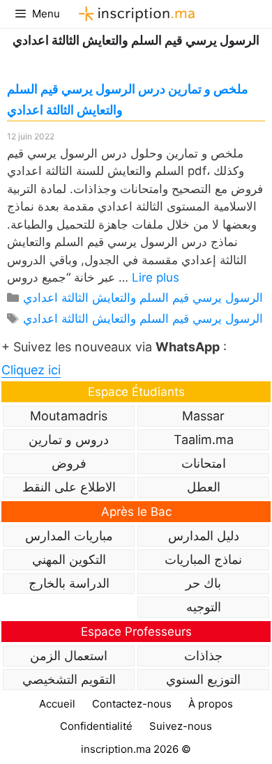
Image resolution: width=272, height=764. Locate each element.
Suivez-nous (180, 726)
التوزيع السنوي (203, 679)
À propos (210, 703)
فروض (69, 463)
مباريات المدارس (69, 535)
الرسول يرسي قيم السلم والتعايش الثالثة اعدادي (143, 298)
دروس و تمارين (69, 439)
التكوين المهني (69, 559)
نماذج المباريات (203, 559)
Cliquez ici (31, 369)
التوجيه (203, 606)
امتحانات (203, 463)
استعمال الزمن (68, 655)
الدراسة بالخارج (69, 583)
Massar (203, 415)
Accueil (57, 703)
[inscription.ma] (134, 13)
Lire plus (155, 277)
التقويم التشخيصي (69, 679)
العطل (203, 487)
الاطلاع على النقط (69, 487)
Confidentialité (96, 726)
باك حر (203, 583)
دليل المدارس (203, 535)
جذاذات (203, 655)
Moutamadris (68, 415)
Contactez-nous (132, 703)
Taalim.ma (204, 439)
